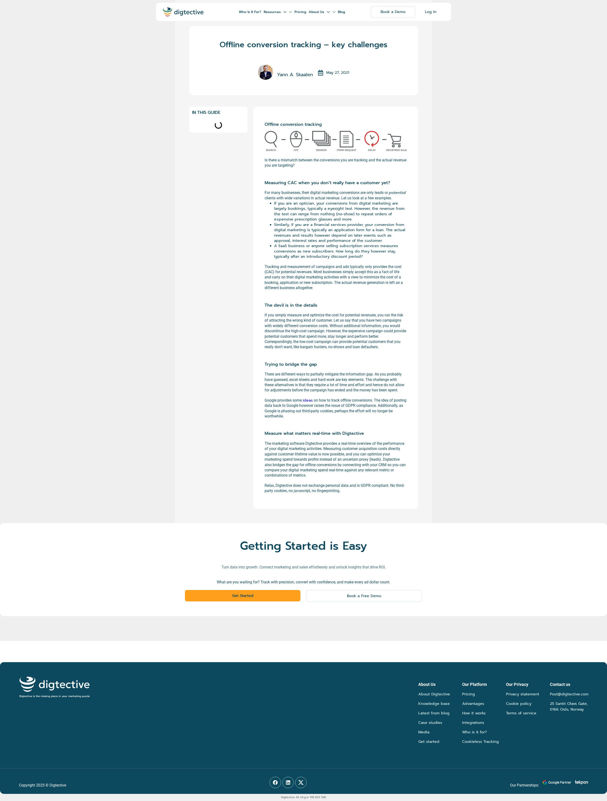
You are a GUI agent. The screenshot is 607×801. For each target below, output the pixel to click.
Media (423, 732)
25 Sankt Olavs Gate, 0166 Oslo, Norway (569, 706)
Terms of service (521, 713)
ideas (308, 400)
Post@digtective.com (569, 694)
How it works (474, 713)
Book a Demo (393, 12)
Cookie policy (518, 704)
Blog (341, 11)
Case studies (430, 723)
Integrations (473, 723)
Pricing (300, 11)
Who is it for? (474, 732)
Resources (272, 11)
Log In (431, 12)
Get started (428, 742)
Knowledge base (434, 704)
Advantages (473, 704)
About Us (316, 11)
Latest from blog (434, 713)
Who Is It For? (250, 11)
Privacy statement (522, 694)
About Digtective (434, 694)
